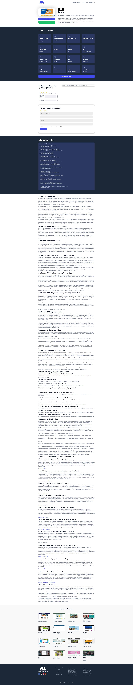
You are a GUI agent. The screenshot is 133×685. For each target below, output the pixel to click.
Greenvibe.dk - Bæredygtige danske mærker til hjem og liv (50, 184)
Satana (39, 644)
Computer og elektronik (42, 621)
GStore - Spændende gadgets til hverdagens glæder (49, 174)
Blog (87, 2)
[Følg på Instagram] (43, 674)
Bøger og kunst (70, 633)
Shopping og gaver (71, 621)
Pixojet (84, 644)
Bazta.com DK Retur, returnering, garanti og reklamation (52, 150)
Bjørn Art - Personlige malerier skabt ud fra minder (49, 176)
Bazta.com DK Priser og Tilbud (47, 153)
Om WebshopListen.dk (45, 187)
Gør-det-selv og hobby (57, 658)
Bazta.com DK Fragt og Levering (47, 152)
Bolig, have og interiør (72, 646)
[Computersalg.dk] (59, 628)
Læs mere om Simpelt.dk (43, 556)
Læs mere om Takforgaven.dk (44, 529)
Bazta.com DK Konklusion (46, 171)
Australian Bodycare (72, 657)
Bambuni (84, 657)
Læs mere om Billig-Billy (43, 505)
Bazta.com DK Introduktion (46, 143)
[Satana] (44, 641)
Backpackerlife (56, 644)
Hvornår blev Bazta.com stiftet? (46, 168)
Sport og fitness (85, 633)
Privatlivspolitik (59, 674)
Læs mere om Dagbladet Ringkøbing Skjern (46, 582)
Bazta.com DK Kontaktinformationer (48, 154)
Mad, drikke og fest (86, 668)
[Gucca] (74, 616)
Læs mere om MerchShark (43, 517)
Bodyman (85, 632)
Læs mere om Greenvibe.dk (43, 568)
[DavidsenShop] (59, 653)
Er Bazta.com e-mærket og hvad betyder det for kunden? (50, 164)
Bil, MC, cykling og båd (87, 621)
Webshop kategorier (76, 2)
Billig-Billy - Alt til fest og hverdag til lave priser (48, 178)
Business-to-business (72, 672)
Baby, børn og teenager (72, 668)
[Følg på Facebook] (39, 674)
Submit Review (44, 129)
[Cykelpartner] (89, 616)
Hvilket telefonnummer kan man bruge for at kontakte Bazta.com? (51, 167)
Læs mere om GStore (42, 468)
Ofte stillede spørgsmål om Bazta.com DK (49, 156)
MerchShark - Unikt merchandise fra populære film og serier (51, 179)
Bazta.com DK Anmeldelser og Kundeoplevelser (50, 147)
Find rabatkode (47, 22)
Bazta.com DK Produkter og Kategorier (48, 145)
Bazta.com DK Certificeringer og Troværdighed (50, 149)
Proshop (40, 632)
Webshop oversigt (59, 667)
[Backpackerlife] (59, 641)
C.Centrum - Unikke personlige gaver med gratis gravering (50, 182)
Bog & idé (70, 632)
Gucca (69, 620)
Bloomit (40, 657)
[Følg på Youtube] (45, 674)
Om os (84, 2)
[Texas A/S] (74, 641)
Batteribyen (40, 620)
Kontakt (90, 2)
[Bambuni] (89, 653)
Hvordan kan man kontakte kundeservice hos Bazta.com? (50, 157)
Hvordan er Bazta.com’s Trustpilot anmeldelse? (48, 160)
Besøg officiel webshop (46, 19)
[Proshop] (44, 628)
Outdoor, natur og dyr (57, 646)
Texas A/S (70, 644)
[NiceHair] (59, 616)
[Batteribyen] (44, 616)
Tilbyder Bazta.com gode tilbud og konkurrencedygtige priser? (51, 161)
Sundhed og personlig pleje (57, 621)
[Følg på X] (41, 674)
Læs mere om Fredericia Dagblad (45, 480)
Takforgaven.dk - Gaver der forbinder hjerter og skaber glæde (51, 180)
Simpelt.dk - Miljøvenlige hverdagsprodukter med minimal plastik (51, 183)
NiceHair (55, 620)
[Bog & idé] (74, 628)
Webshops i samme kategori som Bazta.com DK (50, 172)
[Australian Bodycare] (74, 653)
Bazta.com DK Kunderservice (46, 146)
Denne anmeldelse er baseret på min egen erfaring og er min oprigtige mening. (58, 126)
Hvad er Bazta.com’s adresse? (46, 159)
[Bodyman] (89, 628)
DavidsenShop (56, 657)
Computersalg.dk (56, 632)
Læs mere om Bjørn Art (43, 493)
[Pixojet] (89, 641)
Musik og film (85, 669)
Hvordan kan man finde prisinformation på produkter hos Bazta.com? (52, 165)
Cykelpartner (85, 620)
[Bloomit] (44, 653)
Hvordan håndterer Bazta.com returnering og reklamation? (50, 163)
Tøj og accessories (86, 658)
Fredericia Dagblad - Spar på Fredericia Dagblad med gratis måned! (52, 175)
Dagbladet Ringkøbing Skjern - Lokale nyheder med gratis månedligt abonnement (54, 186)
